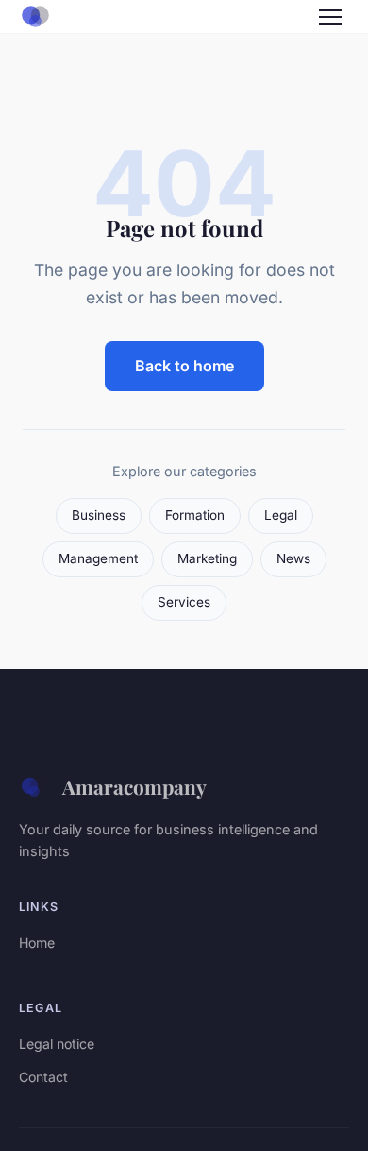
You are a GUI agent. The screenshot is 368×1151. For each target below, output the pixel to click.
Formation (195, 515)
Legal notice (56, 1044)
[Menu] (330, 17)
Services (184, 602)
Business (98, 515)
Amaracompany (134, 786)
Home (37, 943)
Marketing (207, 558)
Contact (43, 1077)
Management (98, 558)
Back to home (184, 365)
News (293, 558)
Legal (280, 515)
